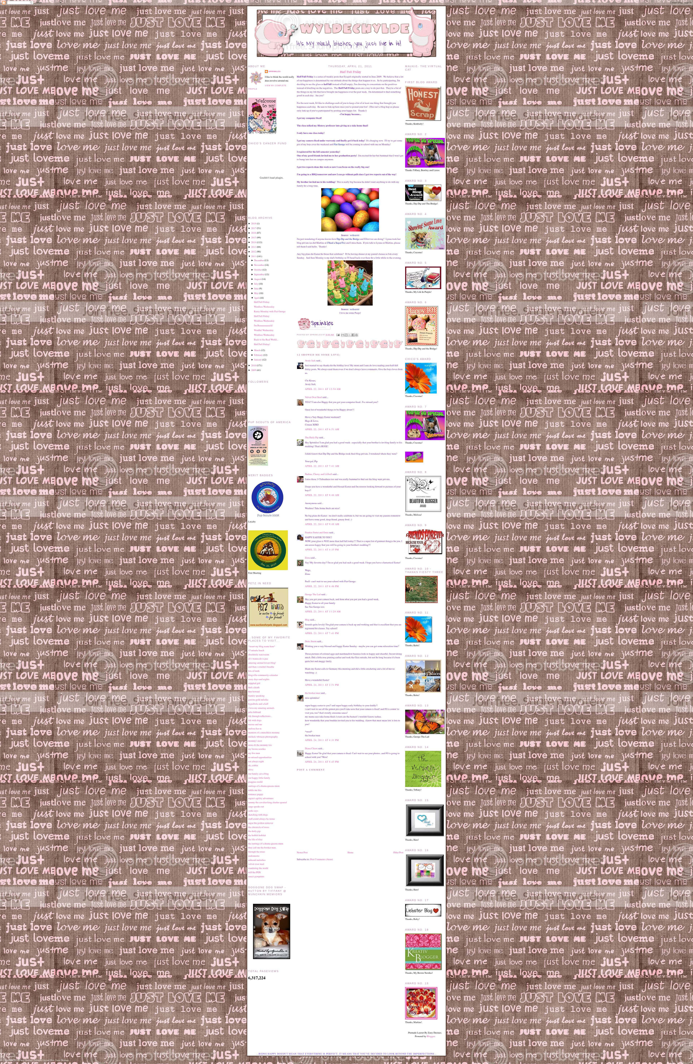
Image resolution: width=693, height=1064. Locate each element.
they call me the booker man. (262, 847)
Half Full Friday (350, 72)
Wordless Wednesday (264, 306)
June (256, 288)
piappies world (255, 781)
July (256, 283)
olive (250, 769)
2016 (253, 232)
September (259, 274)
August (257, 279)
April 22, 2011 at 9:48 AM (322, 524)
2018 (253, 223)
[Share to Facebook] (353, 335)
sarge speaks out (256, 806)
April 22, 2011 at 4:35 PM (322, 549)
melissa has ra (254, 728)
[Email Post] (338, 335)
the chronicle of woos (258, 827)
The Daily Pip (312, 437)
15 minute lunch (256, 650)
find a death (254, 687)
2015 (253, 237)
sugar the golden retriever (260, 823)
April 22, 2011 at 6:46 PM (322, 586)
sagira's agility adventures (260, 798)
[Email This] (343, 335)
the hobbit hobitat (257, 835)
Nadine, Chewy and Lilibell (318, 474)
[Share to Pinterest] (356, 335)
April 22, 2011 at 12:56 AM (323, 389)
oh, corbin (253, 765)
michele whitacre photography (263, 736)
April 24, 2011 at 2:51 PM (322, 684)
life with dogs (254, 720)
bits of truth (254, 670)
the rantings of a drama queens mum (265, 843)
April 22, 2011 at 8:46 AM (322, 495)
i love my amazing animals (261, 708)
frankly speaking (256, 695)
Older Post (398, 852)
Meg (307, 619)
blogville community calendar (263, 675)
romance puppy (255, 794)
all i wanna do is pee (258, 658)
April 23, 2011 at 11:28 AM (323, 611)
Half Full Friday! (262, 344)
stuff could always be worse (261, 818)
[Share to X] (349, 335)
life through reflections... (260, 716)
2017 (253, 228)
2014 (253, 242)
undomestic (254, 855)
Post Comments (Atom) (321, 859)
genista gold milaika (258, 699)
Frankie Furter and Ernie (317, 532)
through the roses (256, 851)
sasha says (253, 810)
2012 (253, 251)
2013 (253, 246)
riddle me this (254, 790)
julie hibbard (254, 712)
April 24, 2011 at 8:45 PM (322, 761)
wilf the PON (254, 872)
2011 (253, 256)
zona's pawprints (256, 876)
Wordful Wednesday (264, 330)
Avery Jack (310, 360)
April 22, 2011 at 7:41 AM (322, 466)
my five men (254, 753)
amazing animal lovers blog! (262, 662)
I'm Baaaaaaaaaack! (263, 325)
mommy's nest (255, 740)
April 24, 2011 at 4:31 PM (322, 740)
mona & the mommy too (260, 745)
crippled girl (254, 683)
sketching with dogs (258, 814)
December (259, 260)
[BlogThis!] (346, 335)
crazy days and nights (258, 679)
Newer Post (302, 852)
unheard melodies (256, 860)
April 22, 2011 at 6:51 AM (322, 429)
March (257, 350)
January (258, 359)
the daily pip (254, 831)
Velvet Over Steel (313, 397)
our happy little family (259, 777)
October (258, 269)
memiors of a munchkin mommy (264, 732)
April (256, 297)
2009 (253, 370)
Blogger (431, 1036)
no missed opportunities (260, 757)
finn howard (254, 691)
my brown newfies (257, 749)
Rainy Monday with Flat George (270, 311)
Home (350, 852)
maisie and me (255, 724)
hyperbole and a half (258, 703)
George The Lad (313, 594)
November (259, 265)
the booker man (312, 693)
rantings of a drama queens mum (264, 786)
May (256, 293)
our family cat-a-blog (258, 773)
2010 (253, 365)
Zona (307, 557)
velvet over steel (256, 864)
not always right (256, 761)
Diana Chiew (311, 748)
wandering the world (258, 868)
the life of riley (255, 839)
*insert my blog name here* (261, 646)
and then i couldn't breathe (261, 666)
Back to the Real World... (266, 339)
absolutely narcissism (258, 654)
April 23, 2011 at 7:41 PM (322, 633)
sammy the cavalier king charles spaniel (267, 802)
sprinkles (275, 71)
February (258, 354)
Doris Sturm (311, 641)
